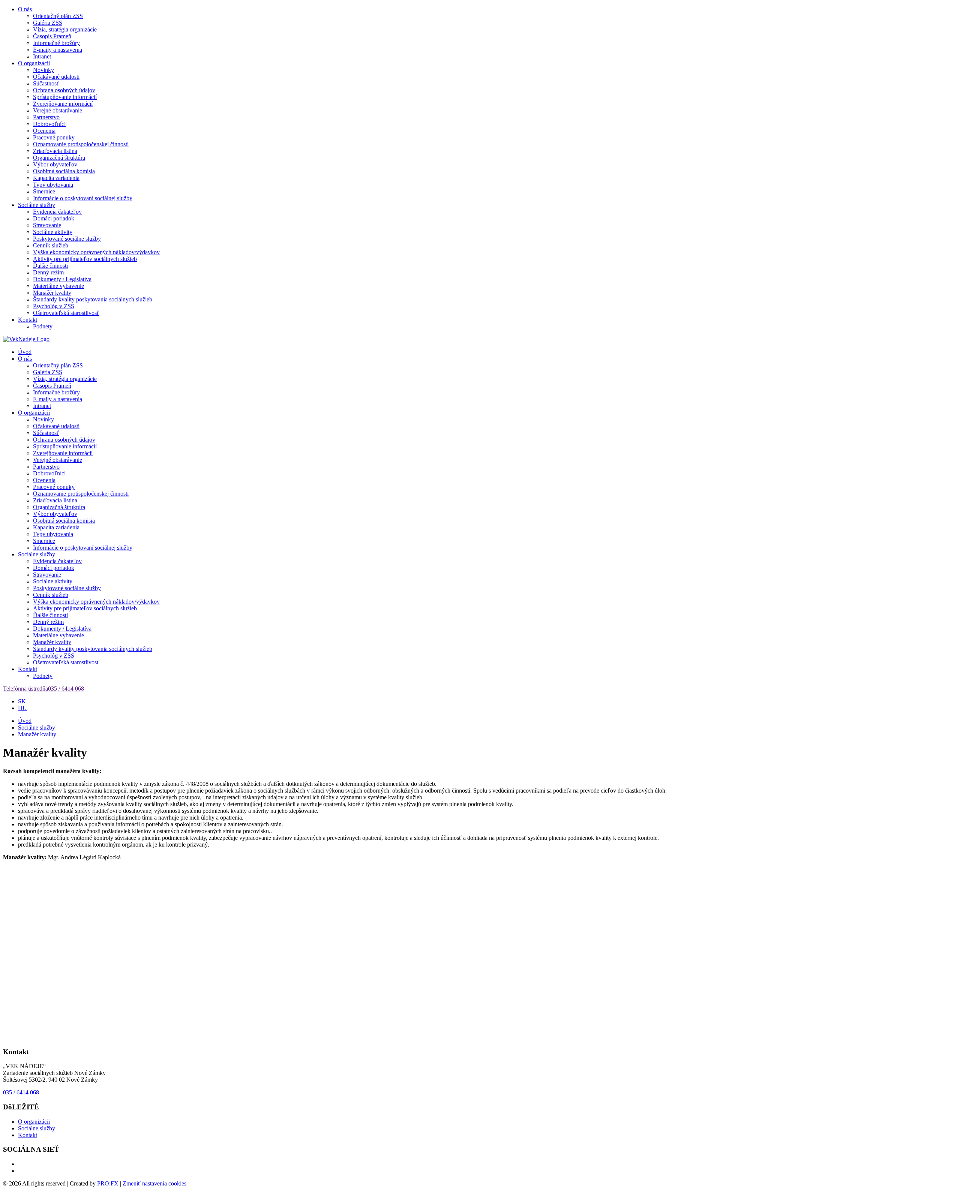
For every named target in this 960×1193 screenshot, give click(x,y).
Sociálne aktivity (52, 232)
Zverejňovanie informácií (63, 103)
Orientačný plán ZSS (58, 16)
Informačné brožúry (56, 43)
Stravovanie (47, 225)
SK (22, 701)
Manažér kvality (52, 292)
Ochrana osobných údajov (64, 90)
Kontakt (27, 319)
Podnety (42, 326)
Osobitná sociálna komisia (64, 171)
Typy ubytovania (53, 184)
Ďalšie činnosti (50, 265)
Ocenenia (44, 130)
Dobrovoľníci (49, 124)
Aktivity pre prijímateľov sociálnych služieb (85, 259)
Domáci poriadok (53, 218)
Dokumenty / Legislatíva (62, 279)
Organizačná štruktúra (59, 157)
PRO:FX (107, 1183)
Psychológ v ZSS (53, 306)
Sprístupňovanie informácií (65, 97)
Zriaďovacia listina (55, 151)
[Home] (26, 339)
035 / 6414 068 (21, 1092)
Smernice (44, 191)
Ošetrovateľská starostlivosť (66, 313)
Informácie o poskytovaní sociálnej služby (82, 198)
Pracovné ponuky (54, 137)
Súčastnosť (46, 83)
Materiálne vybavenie (58, 286)
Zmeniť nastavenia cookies (154, 1183)
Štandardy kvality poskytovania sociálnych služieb (92, 299)
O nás (25, 9)
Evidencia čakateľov (57, 211)
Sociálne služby (36, 205)
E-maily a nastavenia (57, 49)
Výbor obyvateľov (55, 164)
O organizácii (34, 63)
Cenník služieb (50, 245)
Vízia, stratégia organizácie (65, 29)
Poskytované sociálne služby (67, 238)
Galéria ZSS (47, 22)
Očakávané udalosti (56, 76)
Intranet (42, 56)
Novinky (43, 70)
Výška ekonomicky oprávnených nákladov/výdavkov (96, 252)
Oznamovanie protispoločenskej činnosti (81, 144)
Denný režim (48, 272)
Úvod (25, 352)
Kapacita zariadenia (56, 178)
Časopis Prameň (52, 36)
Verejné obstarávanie (57, 110)
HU (22, 708)
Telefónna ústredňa (43, 688)
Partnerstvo (46, 117)
